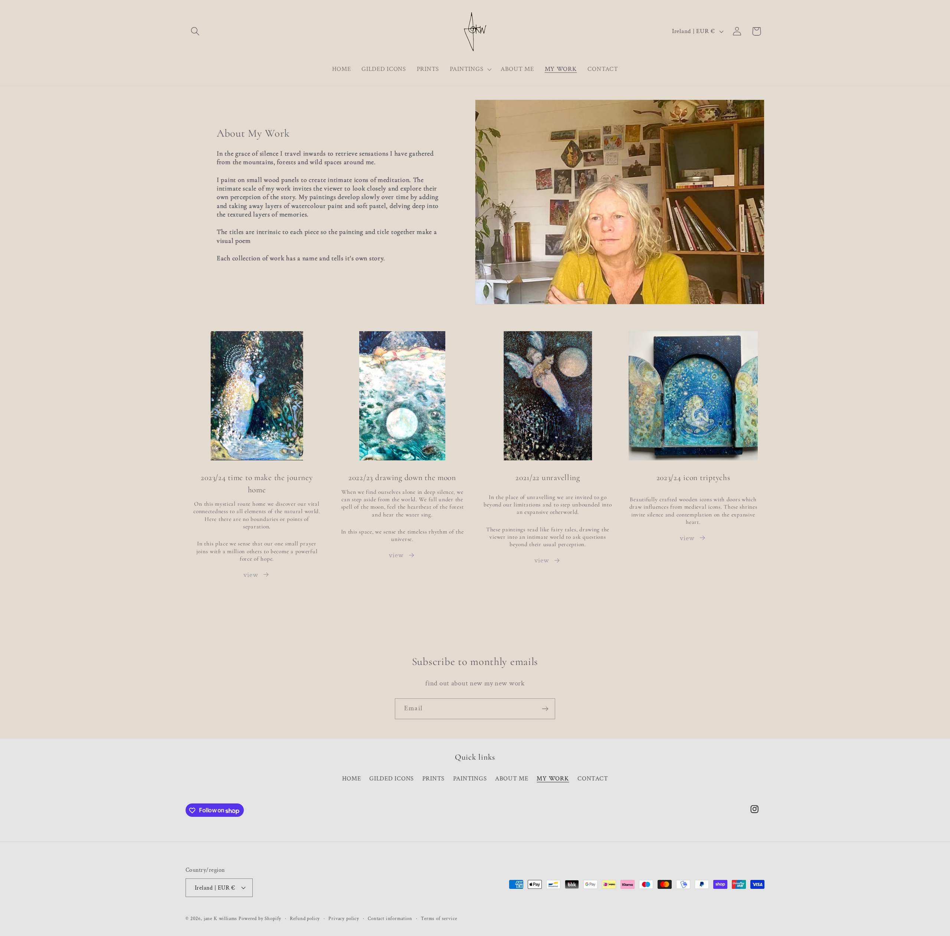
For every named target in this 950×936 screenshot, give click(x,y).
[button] (195, 31)
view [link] (541, 560)
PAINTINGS (470, 778)
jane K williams (221, 918)
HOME (351, 778)
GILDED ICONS (391, 778)
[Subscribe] (545, 708)
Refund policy (305, 918)
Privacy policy (343, 918)
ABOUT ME (511, 778)
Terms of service (439, 918)
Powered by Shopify (260, 918)
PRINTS (433, 778)
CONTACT (592, 778)
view (250, 575)
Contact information (390, 918)
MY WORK (553, 778)
